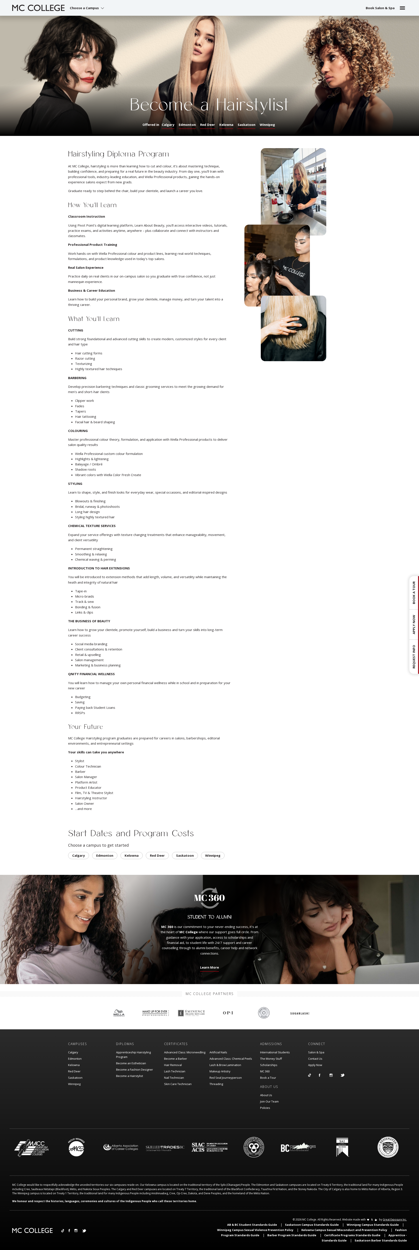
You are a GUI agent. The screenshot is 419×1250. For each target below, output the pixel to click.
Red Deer (207, 124)
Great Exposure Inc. (395, 1219)
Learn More (208, 968)
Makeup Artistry (220, 1071)
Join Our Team (269, 1101)
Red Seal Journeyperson (226, 1078)
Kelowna (226, 124)
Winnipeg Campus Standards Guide (373, 1225)
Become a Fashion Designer (134, 1069)
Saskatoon (246, 124)
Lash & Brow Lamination (225, 1065)
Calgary (168, 124)
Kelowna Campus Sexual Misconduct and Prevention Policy (344, 1230)
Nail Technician (174, 1078)
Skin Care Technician (178, 1084)
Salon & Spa (316, 1052)
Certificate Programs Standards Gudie (352, 1235)
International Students (275, 1052)
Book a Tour (268, 1078)
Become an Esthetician (131, 1063)
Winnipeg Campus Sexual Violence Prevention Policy (255, 1230)
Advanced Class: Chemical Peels (231, 1059)
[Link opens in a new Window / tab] (313, 1075)
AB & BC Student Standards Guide (252, 1225)
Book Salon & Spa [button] (380, 8)
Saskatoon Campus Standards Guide (312, 1225)
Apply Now (315, 1065)
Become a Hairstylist (129, 1076)
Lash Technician (174, 1071)
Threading (216, 1084)
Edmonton (187, 124)
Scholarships (268, 1065)
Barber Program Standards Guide (291, 1235)
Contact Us (315, 1059)
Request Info (414, 657)
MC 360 (265, 1071)
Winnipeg (267, 124)
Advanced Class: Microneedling (184, 1052)
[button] (87, 7)
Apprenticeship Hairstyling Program (133, 1054)
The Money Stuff (271, 1059)
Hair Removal (173, 1065)
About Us (266, 1095)
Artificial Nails (218, 1052)
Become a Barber (175, 1059)
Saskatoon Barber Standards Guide (381, 1240)
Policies (265, 1108)
